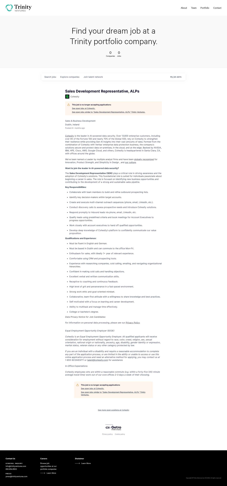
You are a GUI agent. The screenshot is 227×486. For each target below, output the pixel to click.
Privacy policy (107, 434)
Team (194, 7)
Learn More (51, 473)
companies (69, 77)
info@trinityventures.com (16, 466)
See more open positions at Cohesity (113, 410)
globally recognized (144, 159)
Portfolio (204, 7)
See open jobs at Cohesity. (83, 108)
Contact (217, 7)
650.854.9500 (11, 469)
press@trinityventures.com (16, 476)
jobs (50, 77)
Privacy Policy (133, 322)
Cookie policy (120, 434)
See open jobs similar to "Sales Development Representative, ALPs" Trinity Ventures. (108, 112)
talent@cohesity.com (97, 360)
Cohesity (69, 135)
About (184, 7)
